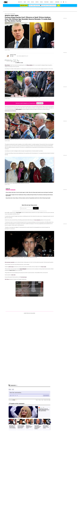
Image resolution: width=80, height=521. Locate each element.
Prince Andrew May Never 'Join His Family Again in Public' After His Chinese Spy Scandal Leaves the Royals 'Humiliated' (29, 192)
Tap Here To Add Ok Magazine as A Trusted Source (25, 103)
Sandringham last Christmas (10, 110)
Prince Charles (12, 13)
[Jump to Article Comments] (5, 60)
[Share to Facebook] (8, 60)
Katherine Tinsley (13, 54)
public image (11, 266)
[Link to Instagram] (63, 2)
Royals (9, 13)
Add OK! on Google (19, 62)
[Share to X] (12, 60)
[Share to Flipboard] (15, 60)
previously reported (9, 262)
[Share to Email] (18, 60)
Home (6, 13)
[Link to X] (66, 2)
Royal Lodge (43, 266)
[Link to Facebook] (61, 2)
